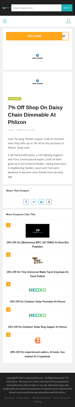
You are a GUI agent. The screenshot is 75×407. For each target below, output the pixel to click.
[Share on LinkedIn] (41, 201)
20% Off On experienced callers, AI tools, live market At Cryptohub (37, 354)
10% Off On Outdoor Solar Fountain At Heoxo (37, 301)
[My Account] (68, 21)
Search (67, 8)
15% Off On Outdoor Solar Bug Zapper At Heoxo (37, 327)
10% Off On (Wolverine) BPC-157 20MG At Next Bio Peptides (37, 244)
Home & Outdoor (26, 130)
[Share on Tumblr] (49, 201)
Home (11, 130)
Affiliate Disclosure (41, 397)
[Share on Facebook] (26, 201)
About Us (9, 397)
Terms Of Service (62, 397)
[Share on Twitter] (33, 201)
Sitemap (37, 401)
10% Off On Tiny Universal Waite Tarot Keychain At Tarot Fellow (37, 274)
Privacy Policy (23, 397)
